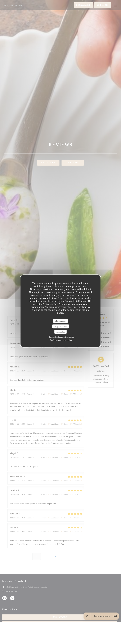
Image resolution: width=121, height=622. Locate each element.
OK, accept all (60, 321)
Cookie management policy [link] (61, 340)
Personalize (60, 332)
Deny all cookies (60, 326)
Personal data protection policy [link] (61, 337)
